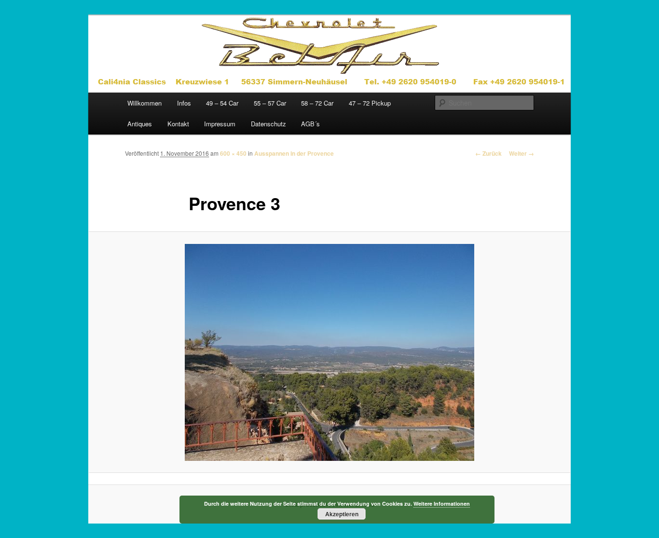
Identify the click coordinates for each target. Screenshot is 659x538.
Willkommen (144, 103)
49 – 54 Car (222, 103)
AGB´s (310, 123)
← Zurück (488, 153)
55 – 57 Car (270, 103)
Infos (184, 103)
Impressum (219, 123)
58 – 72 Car (317, 103)
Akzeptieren (341, 514)
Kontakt (178, 123)
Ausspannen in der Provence (294, 153)
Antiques (139, 123)
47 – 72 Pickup (370, 103)
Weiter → (521, 153)
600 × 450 (233, 153)
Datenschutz (268, 123)
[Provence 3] (329, 352)
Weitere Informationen (441, 503)
